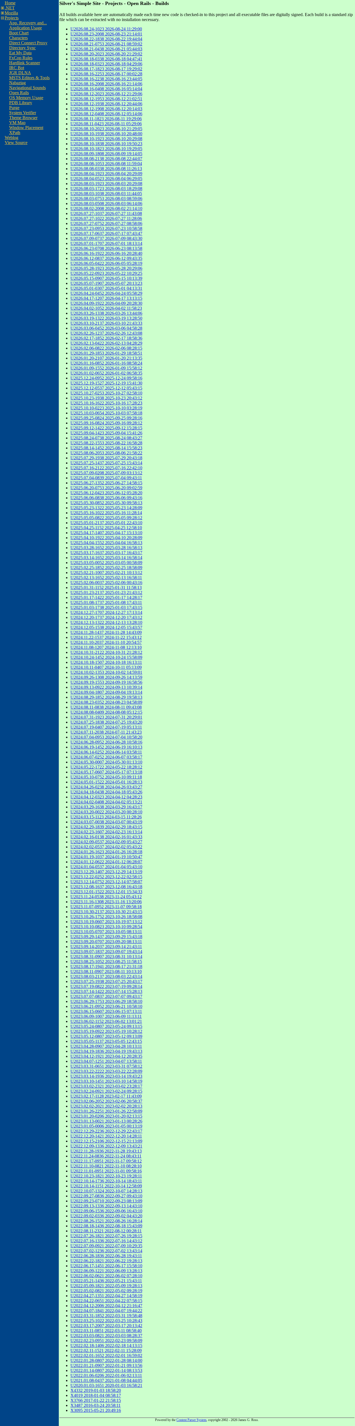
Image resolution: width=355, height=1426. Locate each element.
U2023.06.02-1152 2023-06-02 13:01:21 (106, 1021)
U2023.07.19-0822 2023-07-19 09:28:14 (106, 986)
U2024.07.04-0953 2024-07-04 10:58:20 (106, 737)
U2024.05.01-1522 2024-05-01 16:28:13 (106, 782)
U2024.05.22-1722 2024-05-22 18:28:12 (106, 767)
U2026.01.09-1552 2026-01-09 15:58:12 (106, 368)
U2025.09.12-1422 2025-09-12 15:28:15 (106, 428)
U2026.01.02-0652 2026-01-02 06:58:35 (106, 373)
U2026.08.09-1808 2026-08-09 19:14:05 (106, 153)
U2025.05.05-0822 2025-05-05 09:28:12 (106, 517)
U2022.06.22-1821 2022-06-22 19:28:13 (106, 1260)
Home (10, 3)
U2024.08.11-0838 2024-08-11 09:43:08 (106, 707)
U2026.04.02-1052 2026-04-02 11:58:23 (106, 308)
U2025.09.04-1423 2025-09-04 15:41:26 (106, 433)
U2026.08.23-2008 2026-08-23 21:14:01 (106, 34)
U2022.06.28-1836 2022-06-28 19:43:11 (106, 1255)
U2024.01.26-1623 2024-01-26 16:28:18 (106, 851)
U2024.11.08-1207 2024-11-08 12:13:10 (106, 647)
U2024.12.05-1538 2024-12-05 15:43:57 (106, 627)
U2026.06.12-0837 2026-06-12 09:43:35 (106, 258)
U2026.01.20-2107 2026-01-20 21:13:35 (106, 358)
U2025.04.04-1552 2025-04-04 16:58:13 (106, 542)
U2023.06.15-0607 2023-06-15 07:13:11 (106, 1011)
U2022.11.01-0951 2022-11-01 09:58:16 (106, 1171)
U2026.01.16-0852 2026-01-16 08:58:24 (106, 363)
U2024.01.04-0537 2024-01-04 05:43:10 (106, 866)
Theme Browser (23, 117)
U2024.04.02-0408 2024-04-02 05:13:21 (106, 802)
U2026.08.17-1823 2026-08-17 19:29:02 (106, 68)
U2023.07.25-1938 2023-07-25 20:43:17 (106, 981)
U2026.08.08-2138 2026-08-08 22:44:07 (106, 158)
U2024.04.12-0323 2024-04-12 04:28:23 (106, 797)
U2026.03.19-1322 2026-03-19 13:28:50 (106, 318)
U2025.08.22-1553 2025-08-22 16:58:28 (106, 443)
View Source (16, 142)
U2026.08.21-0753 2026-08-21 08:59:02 (106, 44)
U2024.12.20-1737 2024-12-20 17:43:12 (106, 617)
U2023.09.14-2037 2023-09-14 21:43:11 (106, 946)
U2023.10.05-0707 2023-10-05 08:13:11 (106, 931)
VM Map (17, 122)
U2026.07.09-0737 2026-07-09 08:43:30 (106, 238)
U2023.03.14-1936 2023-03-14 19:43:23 (106, 1076)
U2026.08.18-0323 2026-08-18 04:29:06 (106, 64)
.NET (10, 8)
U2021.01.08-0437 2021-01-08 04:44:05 (106, 1380)
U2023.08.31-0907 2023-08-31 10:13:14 (106, 956)
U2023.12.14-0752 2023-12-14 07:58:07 (106, 881)
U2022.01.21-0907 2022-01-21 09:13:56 (106, 1365)
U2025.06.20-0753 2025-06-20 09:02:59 (106, 487)
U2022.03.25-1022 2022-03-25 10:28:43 (106, 1320)
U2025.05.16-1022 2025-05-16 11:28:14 (106, 512)
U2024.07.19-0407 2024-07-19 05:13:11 (106, 727)
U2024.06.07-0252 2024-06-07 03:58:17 (106, 757)
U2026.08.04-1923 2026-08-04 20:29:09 (106, 173)
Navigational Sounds (27, 87)
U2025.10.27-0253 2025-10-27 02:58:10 (106, 393)
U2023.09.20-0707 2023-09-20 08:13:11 (106, 941)
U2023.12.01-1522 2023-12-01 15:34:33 (106, 891)
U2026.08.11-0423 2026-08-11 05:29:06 (106, 123)
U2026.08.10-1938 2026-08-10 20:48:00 (106, 133)
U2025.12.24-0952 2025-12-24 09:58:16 (106, 378)
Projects (12, 18)
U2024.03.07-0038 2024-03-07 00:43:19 (106, 822)
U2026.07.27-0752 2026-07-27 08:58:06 (106, 223)
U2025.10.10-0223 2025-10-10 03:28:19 (106, 408)
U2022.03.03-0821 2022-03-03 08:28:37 (106, 1335)
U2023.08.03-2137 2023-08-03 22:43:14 (106, 976)
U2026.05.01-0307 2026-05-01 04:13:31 (106, 288)
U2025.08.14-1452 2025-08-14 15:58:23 (106, 448)
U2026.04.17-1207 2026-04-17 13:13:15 (106, 298)
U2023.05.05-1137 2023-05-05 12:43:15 (106, 1041)
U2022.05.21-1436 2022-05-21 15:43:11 (106, 1280)
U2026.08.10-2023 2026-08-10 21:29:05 (106, 128)
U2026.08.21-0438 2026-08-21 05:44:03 (106, 49)
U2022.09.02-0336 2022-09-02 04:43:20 (106, 1215)
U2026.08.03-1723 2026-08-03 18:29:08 (106, 188)
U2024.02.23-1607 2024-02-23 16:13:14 (106, 832)
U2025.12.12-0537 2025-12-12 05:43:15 (106, 388)
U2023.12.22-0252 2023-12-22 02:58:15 (106, 876)
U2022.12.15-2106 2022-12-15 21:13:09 (106, 1141)
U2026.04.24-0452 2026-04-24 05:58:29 (106, 293)
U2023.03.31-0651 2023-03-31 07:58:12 (106, 1066)
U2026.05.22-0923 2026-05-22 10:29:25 (106, 273)
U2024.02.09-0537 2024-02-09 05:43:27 (106, 841)
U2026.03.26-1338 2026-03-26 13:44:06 (106, 313)
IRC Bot (16, 67)
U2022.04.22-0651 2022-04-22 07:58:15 (106, 1300)
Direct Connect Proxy (28, 42)
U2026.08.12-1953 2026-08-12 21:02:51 (106, 98)
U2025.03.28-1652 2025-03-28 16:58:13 (106, 547)
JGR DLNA (20, 72)
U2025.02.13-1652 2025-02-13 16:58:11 (106, 577)
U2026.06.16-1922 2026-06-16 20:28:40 (106, 253)
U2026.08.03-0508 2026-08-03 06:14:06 (106, 203)
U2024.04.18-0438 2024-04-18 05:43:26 (106, 792)
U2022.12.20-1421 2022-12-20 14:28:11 (106, 1136)
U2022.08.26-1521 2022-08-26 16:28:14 (106, 1220)
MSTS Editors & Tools (29, 77)
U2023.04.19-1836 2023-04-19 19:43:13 (106, 1051)
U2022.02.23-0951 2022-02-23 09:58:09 (106, 1340)
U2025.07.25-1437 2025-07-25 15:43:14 (106, 462)
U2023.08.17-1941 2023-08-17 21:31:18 (106, 966)
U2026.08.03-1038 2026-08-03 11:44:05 (106, 193)
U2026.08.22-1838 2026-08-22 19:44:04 (106, 39)
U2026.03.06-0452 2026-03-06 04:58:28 (106, 328)
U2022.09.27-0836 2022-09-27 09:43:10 (106, 1196)
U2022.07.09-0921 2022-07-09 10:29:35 (106, 1245)
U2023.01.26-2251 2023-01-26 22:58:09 (106, 1111)
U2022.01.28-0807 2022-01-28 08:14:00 (106, 1360)
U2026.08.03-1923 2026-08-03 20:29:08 (106, 183)
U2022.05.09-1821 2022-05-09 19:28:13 (106, 1285)
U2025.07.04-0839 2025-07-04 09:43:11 (106, 477)
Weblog (11, 137)
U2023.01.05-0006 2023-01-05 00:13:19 (106, 1126)
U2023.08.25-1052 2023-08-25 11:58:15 (106, 961)
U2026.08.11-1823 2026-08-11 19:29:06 (106, 118)
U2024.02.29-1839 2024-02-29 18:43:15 (106, 827)
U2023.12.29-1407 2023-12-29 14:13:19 (106, 871)
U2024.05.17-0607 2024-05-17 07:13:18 (106, 772)
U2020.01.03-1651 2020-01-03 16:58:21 (106, 1385)
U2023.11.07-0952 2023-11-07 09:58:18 (106, 906)
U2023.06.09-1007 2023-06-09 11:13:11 (106, 1016)
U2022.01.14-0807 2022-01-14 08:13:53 (106, 1370)
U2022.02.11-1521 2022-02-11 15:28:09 (106, 1350)
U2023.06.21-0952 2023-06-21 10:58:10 (106, 1006)
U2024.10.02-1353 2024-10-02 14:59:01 (106, 672)
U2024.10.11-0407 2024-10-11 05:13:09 (106, 667)
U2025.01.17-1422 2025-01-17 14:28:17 (106, 597)
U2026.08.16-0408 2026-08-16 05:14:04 (106, 88)
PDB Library (20, 102)
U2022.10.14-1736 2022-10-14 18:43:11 (106, 1181)
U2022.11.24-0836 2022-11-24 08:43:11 (105, 1156)
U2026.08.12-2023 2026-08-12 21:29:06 (106, 93)
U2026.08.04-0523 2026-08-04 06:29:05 (106, 178)
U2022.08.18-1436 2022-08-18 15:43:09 (106, 1225)
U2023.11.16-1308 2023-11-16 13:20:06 (106, 901)
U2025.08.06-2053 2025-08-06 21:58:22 (106, 452)
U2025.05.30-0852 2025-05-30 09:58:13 (106, 502)
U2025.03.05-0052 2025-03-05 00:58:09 (106, 562)
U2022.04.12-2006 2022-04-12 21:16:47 (106, 1305)
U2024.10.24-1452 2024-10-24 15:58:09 (106, 657)
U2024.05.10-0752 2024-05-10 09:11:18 (106, 777)
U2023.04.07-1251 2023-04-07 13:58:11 (106, 1061)
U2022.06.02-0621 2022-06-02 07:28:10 (106, 1275)
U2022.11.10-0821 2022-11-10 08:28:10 (106, 1166)
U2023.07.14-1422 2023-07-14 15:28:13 (106, 991)
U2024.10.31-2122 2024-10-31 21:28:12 (106, 652)
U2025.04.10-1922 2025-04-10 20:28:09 (106, 537)
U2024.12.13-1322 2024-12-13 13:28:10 (106, 622)
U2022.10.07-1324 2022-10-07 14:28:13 (106, 1191)
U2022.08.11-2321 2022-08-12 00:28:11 (106, 1230)
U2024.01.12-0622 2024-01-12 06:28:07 (106, 861)
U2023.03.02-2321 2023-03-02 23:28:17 (106, 1086)
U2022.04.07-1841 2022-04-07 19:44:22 (106, 1310)
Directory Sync (22, 47)
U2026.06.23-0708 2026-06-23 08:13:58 (106, 248)
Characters (18, 37)
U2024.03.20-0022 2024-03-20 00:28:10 (106, 812)
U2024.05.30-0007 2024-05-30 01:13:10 (106, 762)
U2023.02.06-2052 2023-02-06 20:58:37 (106, 1101)
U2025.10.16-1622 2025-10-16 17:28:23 (106, 403)
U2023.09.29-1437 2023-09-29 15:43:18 (106, 936)
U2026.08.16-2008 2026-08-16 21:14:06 (106, 83)
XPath (14, 132)
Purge (14, 107)
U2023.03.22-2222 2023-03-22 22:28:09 (106, 1071)
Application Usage (25, 27)
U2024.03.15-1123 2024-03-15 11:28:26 (106, 817)
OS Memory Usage (26, 97)
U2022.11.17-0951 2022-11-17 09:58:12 (106, 1161)
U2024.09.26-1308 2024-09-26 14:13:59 (106, 677)
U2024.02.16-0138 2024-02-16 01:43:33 (106, 836)
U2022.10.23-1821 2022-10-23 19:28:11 (106, 1176)
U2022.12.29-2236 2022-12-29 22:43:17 (106, 1131)
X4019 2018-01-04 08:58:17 (95, 1395)
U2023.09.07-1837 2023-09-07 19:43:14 (106, 951)
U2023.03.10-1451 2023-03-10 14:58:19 (106, 1081)
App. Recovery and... (28, 23)
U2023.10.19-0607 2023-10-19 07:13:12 (106, 921)
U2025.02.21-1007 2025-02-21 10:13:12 (106, 572)
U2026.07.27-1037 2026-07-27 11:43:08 (106, 213)
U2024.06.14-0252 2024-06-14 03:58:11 (106, 752)
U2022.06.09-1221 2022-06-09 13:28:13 (106, 1270)
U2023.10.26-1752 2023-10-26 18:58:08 (106, 916)
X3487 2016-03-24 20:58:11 (95, 1405)
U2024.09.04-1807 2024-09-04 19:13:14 (106, 692)
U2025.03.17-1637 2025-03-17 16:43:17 (106, 552)
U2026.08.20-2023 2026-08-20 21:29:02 (106, 54)
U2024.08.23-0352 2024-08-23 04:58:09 (106, 702)
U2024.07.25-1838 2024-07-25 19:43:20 (106, 722)
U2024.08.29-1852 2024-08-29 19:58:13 (106, 697)
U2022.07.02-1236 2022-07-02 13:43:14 (106, 1250)
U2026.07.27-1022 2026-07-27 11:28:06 (106, 218)
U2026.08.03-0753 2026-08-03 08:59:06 (106, 198)
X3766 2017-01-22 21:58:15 (95, 1400)
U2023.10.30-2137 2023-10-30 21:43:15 (106, 911)
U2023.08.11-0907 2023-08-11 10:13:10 (106, 971)
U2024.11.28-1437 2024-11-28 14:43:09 (106, 632)
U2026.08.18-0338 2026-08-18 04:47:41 (106, 59)
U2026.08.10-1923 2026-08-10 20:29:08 (106, 138)
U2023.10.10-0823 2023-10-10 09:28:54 (106, 926)
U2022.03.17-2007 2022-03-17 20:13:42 (106, 1325)
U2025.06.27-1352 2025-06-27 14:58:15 (106, 482)
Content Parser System (191, 1420)
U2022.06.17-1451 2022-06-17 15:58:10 (106, 1265)
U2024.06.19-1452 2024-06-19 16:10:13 (106, 747)
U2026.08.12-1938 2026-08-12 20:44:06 (106, 103)
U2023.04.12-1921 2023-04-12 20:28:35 (106, 1056)
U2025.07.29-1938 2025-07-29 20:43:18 (106, 457)
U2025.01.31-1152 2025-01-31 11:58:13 (106, 587)
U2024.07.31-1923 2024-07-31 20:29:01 (106, 717)
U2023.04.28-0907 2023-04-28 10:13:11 (106, 1046)
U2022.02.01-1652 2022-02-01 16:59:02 (106, 1355)
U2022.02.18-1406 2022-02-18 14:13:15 (106, 1345)
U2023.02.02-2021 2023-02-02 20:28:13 (106, 1106)
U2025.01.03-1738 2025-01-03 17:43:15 (106, 607)
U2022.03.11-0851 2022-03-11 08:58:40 (106, 1330)
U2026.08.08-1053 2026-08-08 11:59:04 (106, 163)
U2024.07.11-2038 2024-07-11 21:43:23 (106, 732)
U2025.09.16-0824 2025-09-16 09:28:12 (106, 423)
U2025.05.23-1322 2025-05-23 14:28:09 (106, 507)
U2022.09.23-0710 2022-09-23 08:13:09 (106, 1201)
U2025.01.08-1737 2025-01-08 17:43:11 (106, 602)
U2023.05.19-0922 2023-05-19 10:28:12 (106, 1031)
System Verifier (22, 112)
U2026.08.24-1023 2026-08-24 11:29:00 (106, 29)
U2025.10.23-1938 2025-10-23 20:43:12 (106, 398)
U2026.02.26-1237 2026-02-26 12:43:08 (106, 333)
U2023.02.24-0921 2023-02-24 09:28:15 (106, 1091)
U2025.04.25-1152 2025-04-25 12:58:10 (106, 527)
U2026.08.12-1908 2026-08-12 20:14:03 (106, 108)
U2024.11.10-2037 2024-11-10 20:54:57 (106, 642)
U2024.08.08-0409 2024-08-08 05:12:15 (106, 712)
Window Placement (26, 127)
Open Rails (19, 92)
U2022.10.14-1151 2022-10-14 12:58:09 (106, 1186)
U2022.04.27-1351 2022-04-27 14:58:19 (106, 1295)
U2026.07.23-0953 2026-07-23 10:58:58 (106, 228)
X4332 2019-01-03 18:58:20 (95, 1390)
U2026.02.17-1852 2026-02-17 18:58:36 (106, 338)
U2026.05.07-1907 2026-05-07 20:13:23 (106, 283)
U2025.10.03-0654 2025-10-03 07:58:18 (106, 413)
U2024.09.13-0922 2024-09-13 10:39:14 (106, 687)
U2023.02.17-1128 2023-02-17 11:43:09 (106, 1096)
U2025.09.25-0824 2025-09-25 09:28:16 (106, 418)
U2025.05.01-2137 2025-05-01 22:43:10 (106, 522)
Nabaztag (17, 82)
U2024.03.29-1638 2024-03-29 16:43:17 (106, 807)
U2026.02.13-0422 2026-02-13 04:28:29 (106, 343)
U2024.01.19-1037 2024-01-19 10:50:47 (106, 856)
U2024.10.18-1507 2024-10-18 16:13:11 (106, 662)
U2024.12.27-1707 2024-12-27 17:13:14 (106, 612)
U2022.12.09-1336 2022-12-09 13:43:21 (106, 1146)
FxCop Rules (20, 57)
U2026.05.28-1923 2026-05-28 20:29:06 (106, 268)
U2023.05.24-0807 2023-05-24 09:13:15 (106, 1026)
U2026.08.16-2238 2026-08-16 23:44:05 (106, 78)
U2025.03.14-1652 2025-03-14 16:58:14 (106, 557)
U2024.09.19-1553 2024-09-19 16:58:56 (106, 682)
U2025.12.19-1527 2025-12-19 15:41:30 (106, 383)
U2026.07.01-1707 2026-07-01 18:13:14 (106, 243)
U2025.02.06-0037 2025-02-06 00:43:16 (106, 582)
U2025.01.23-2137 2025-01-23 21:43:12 (106, 592)
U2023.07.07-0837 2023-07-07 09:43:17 (106, 996)
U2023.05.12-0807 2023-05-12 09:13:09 (106, 1036)
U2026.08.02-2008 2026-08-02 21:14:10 (106, 208)
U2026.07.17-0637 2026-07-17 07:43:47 (106, 233)
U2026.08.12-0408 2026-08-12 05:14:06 (106, 113)
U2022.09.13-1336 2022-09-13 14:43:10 (106, 1206)
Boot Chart (19, 32)
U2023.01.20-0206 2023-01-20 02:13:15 (106, 1116)
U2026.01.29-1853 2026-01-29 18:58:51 (106, 353)
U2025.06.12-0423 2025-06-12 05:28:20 (106, 492)
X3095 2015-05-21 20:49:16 (95, 1410)
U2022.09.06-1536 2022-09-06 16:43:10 (106, 1211)
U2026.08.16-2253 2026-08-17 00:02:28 (106, 73)
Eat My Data (20, 52)
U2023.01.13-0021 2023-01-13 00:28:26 (106, 1121)
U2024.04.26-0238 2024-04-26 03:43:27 (106, 787)
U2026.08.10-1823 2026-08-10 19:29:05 (106, 148)
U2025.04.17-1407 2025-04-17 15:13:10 (106, 532)
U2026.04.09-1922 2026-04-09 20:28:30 (106, 303)
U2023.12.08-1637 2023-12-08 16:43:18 (106, 886)
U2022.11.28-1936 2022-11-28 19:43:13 (106, 1151)
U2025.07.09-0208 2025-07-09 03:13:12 (106, 472)
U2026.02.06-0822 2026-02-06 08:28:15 (106, 348)
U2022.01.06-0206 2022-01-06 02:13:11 (106, 1375)
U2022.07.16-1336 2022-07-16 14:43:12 (106, 1240)
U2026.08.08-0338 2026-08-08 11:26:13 (106, 168)
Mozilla (11, 13)
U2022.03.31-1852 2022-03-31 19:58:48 (106, 1315)
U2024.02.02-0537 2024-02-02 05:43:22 (106, 846)
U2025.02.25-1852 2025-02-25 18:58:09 (106, 567)
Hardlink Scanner (24, 62)
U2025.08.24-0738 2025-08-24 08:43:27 (106, 438)
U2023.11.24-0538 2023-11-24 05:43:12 (106, 896)
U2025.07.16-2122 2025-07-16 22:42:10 (106, 467)
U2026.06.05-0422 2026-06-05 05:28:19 (106, 263)
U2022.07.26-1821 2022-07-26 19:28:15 (106, 1235)
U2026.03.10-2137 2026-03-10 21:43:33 (106, 323)
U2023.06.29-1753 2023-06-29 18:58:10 (106, 1001)
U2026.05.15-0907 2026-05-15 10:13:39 (106, 278)
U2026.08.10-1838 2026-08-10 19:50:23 (106, 143)
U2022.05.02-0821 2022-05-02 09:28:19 (106, 1290)
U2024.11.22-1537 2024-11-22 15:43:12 (106, 637)
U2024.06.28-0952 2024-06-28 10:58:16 (106, 742)
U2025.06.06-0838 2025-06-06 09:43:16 (106, 497)
